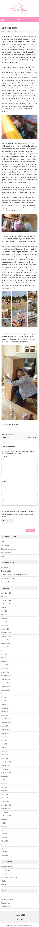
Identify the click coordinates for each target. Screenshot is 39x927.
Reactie (5, 456)
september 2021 (6, 729)
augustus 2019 (5, 819)
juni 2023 (4, 654)
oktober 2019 (5, 812)
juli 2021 (3, 737)
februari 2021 (5, 755)
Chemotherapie (6, 870)
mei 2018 (4, 848)
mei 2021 (4, 744)
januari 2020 (5, 801)
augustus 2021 (5, 733)
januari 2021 (5, 758)
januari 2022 (5, 715)
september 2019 (6, 816)
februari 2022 (5, 712)
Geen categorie (13, 424)
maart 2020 (4, 794)
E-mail (4, 490)
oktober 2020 (5, 769)
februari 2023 (5, 668)
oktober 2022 (5, 683)
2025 (2, 542)
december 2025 (6, 593)
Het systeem (5, 545)
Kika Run (4, 881)
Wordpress (29, 925)
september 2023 (6, 643)
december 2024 (6, 600)
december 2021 (6, 719)
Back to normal (6, 552)
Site (3, 500)
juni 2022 (4, 697)
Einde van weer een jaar (8, 549)
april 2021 (4, 747)
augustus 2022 (5, 690)
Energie (6, 437)
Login (2, 896)
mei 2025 (4, 597)
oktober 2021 (5, 726)
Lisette (8, 31)
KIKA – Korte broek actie (9, 877)
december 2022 (6, 676)
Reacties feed (5, 903)
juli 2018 (3, 844)
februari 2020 (5, 798)
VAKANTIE (32, 437)
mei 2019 (4, 830)
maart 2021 (4, 751)
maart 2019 (4, 837)
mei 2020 (4, 787)
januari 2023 (5, 672)
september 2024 (6, 604)
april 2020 (4, 791)
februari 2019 (5, 841)
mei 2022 (4, 701)
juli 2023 (3, 650)
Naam (4, 481)
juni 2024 (4, 611)
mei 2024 (4, 614)
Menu (19, 19)
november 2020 (6, 765)
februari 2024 (5, 625)
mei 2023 (4, 658)
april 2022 (4, 704)
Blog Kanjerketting (7, 866)
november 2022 (6, 679)
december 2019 (6, 805)
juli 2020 (3, 780)
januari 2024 (5, 629)
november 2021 (6, 722)
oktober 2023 (5, 640)
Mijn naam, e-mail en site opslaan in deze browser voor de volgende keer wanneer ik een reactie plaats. (19, 513)
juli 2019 (3, 823)
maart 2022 (4, 708)
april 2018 (4, 852)
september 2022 (6, 686)
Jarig (2, 556)
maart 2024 (4, 622)
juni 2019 (4, 826)
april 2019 (4, 834)
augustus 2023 (5, 647)
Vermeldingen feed (7, 899)
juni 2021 (4, 740)
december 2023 (6, 632)
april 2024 (4, 618)
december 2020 (6, 762)
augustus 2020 (5, 776)
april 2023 (4, 661)
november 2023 (6, 636)
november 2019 (6, 808)
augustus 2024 (5, 607)
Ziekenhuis (4, 884)
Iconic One (9, 925)
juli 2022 (3, 694)
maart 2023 (4, 665)
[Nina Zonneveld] (19, 12)
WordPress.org (5, 906)
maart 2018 (4, 855)
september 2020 (6, 773)
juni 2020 (4, 783)
